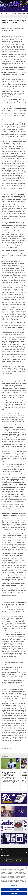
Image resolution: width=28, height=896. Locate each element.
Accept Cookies (14, 893)
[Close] (26, 867)
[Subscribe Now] (14, 798)
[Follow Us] (14, 838)
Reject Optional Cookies (14, 889)
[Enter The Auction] (14, 825)
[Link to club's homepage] (2, 9)
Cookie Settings (14, 885)
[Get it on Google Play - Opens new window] (18, 861)
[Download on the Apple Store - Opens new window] (9, 860)
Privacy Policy (9, 882)
